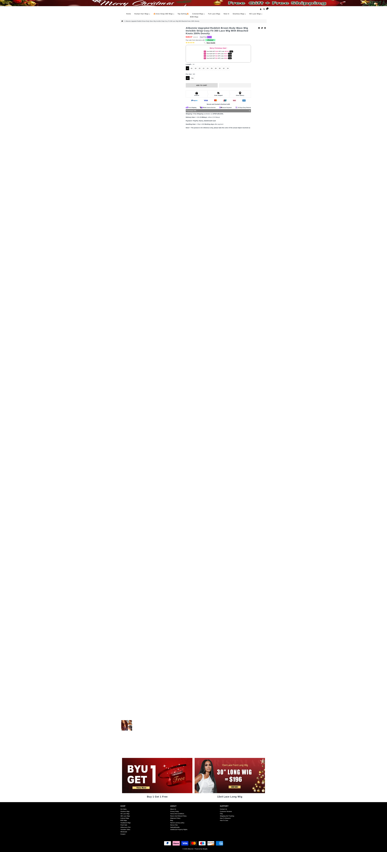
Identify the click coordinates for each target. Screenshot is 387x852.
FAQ (221, 813)
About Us (173, 809)
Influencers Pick (125, 827)
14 (187, 68)
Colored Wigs (198, 14)
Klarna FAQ (174, 825)
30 (220, 68)
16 (191, 68)
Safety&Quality (175, 827)
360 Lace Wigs (125, 816)
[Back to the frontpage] (122, 21)
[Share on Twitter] (262, 28)
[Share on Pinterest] (265, 28)
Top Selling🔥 (183, 14)
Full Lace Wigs (214, 14)
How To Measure (225, 818)
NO (188, 78)
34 (228, 68)
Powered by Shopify (201, 849)
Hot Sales (123, 809)
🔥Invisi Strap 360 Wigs (163, 14)
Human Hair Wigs (141, 14)
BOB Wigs (194, 17)
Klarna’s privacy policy (177, 823)
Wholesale (123, 832)
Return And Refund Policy (178, 816)
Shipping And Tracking (227, 816)
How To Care (224, 820)
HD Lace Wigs (255, 14)
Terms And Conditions (177, 813)
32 (224, 68)
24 (207, 68)
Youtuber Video (125, 829)
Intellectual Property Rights (178, 829)
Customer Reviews (226, 811)
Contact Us (223, 809)
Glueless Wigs (239, 14)
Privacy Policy (174, 811)
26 (211, 68)
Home (128, 14)
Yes (192, 78)
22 (203, 68)
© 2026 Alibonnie (188, 849)
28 (215, 68)
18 (195, 68)
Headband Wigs (125, 823)
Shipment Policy (175, 818)
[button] (190, 42)
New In (226, 14)
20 (199, 68)
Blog (171, 820)
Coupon (122, 834)
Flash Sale (123, 825)
